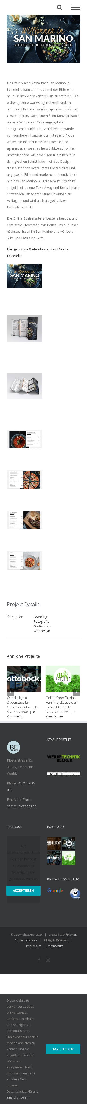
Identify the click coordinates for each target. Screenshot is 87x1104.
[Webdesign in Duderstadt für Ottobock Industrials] (54, 858)
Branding (40, 617)
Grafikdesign (43, 626)
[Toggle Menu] (76, 7)
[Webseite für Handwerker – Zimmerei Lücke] (54, 843)
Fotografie (41, 621)
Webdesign (42, 631)
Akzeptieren (23, 890)
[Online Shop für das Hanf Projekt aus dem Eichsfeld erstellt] (69, 858)
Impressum (33, 946)
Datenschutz (55, 946)
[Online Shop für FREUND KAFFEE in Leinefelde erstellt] (69, 843)
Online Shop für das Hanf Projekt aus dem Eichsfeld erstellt (42, 702)
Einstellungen (16, 1097)
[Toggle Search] (59, 7)
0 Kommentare (40, 714)
